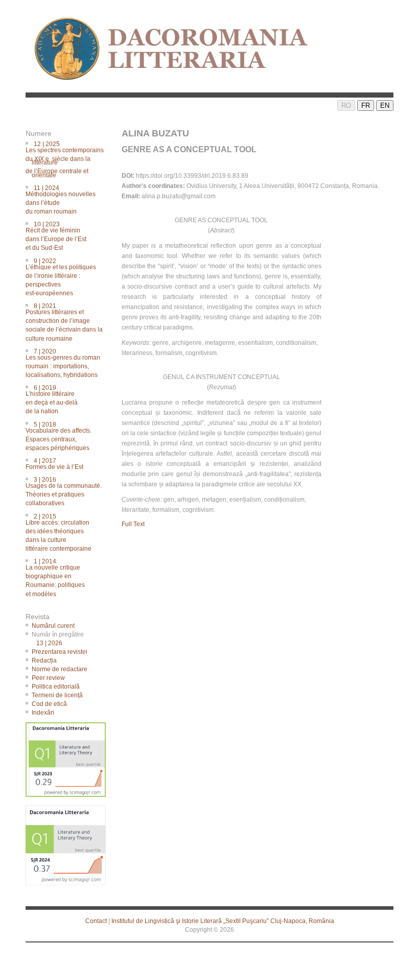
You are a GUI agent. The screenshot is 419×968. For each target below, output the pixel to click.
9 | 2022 (64, 276)
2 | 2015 (61, 532)
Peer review (48, 677)
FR (365, 105)
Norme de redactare (59, 669)
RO (346, 105)
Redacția (44, 660)
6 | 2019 (55, 398)
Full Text (133, 524)
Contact (96, 921)
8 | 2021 (67, 321)
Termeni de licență (57, 695)
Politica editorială (56, 686)
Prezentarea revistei (59, 651)
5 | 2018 (61, 435)
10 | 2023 (59, 235)
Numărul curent (53, 625)
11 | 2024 (64, 199)
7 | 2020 (66, 362)
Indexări (43, 712)
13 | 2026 (49, 643)
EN (384, 105)
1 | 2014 (58, 577)
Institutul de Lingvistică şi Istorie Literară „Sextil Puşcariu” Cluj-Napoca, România (222, 921)
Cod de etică (49, 703)
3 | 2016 (67, 490)
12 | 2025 (68, 158)
